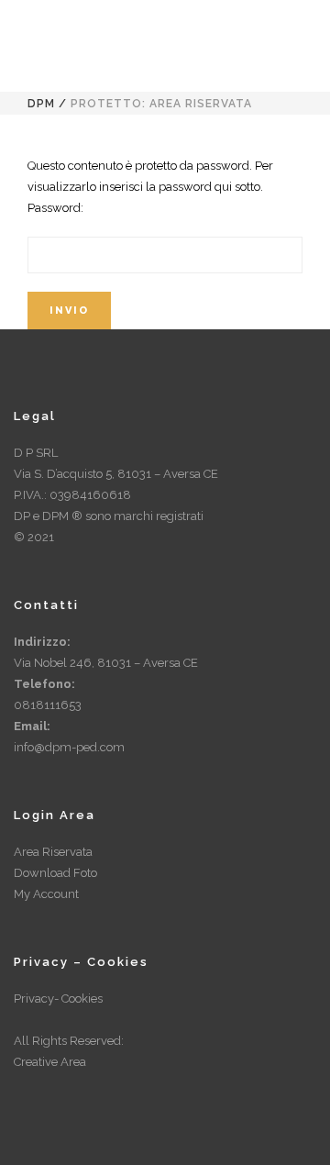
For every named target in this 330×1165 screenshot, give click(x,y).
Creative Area (50, 1062)
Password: (55, 208)
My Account (46, 894)
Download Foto (55, 873)
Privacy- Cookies (58, 998)
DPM (41, 103)
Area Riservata (53, 852)
